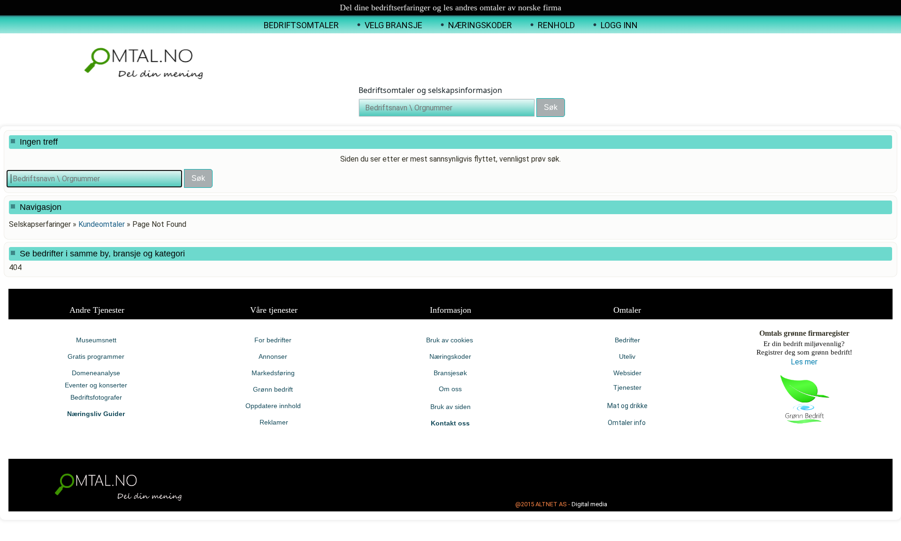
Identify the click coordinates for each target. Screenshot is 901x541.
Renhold (556, 25)
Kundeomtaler (101, 224)
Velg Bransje (393, 25)
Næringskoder (480, 25)
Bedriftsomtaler (301, 25)
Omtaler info (627, 422)
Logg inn (619, 25)
